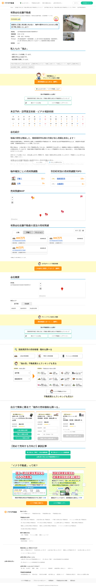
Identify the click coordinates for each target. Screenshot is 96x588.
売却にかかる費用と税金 (83, 574)
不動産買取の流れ (47, 513)
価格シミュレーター (44, 534)
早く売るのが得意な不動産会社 (45, 522)
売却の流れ (35, 574)
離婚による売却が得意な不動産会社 (29, 525)
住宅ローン (70, 568)
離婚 (33, 568)
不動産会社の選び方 (70, 574)
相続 (37, 568)
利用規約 (51, 580)
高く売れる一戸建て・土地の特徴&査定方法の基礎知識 (56, 559)
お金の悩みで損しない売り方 (54, 550)
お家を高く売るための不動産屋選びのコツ (48, 457)
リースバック (43, 568)
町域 (39, 434)
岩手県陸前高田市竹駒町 (19, 250)
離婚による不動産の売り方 (69, 550)
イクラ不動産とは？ (25, 513)
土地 (18, 183)
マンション (39, 232)
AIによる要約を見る (56, 162)
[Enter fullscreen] (12, 202)
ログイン (76, 3)
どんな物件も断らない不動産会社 (62, 522)
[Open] (57, 428)
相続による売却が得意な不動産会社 (48, 525)
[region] (48, 208)
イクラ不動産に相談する (36, 503)
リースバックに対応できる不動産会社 (67, 525)
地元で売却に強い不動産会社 (28, 519)
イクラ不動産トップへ (59, 503)
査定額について (60, 574)
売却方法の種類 (43, 574)
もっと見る (39, 162)
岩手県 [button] (17, 373)
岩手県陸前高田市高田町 (19, 240)
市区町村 (40, 431)
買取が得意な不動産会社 (77, 522)
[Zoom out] (12, 200)
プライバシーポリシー (40, 580)
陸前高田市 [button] (18, 379)
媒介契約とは (52, 574)
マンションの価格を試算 (22, 438)
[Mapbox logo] (14, 219)
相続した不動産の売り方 (26, 550)
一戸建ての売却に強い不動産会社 (60, 519)
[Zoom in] (12, 197)
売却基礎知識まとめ (25, 574)
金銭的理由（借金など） (60, 568)
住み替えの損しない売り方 (84, 550)
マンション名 (66, 429)
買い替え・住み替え (25, 568)
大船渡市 (60, 184)
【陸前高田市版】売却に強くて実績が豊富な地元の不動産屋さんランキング (48, 98)
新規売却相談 (24, 541)
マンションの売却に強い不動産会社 (78, 519)
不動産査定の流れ (57, 513)
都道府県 (40, 427)
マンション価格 (34, 534)
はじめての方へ (25, 3)
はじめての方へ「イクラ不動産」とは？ (49, 89)
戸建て (19, 179)
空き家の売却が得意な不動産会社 (29, 528)
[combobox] (50, 428)
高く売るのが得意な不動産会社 (28, 522)
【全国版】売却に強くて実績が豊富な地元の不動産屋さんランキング (28, 7)
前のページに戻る (36, 103)
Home (11, 7)
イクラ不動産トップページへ (60, 103)
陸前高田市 (61, 178)
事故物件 (50, 568)
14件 (18, 19)
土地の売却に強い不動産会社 (43, 519)
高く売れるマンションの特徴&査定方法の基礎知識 (33, 562)
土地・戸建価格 (24, 534)
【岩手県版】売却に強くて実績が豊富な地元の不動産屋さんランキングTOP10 (60, 7)
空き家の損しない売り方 (40, 550)
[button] (46, 215)
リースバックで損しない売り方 (28, 553)
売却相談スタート (87, 3)
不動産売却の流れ (36, 513)
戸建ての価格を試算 (22, 434)
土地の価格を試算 (22, 430)
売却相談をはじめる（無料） (48, 82)
